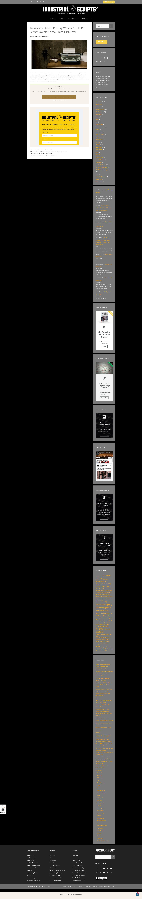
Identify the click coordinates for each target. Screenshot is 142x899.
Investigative (99, 139)
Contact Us (98, 732)
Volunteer (81, 886)
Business (39, 150)
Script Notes (30, 870)
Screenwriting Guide (32, 873)
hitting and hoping (44, 151)
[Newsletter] (37, 2)
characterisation (103, 584)
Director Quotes (102, 592)
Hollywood (98, 132)
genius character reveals (101, 596)
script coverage (63, 151)
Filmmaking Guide (77, 862)
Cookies (75, 886)
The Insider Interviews (101, 167)
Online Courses (54, 862)
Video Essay (99, 179)
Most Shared (99, 147)
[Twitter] (100, 57)
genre (108, 596)
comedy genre (100, 588)
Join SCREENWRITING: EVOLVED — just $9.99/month (59, 96)
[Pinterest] (43, 2)
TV (96, 174)
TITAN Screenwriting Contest (103, 169)
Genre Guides (76, 860)
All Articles (34, 150)
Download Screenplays (78, 868)
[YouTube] (107, 57)
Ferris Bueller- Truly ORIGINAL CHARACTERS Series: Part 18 (104, 224)
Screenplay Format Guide (56, 878)
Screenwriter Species (32, 878)
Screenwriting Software (78, 870)
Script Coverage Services (102, 718)
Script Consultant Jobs (98, 886)
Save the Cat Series (101, 164)
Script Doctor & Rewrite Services (104, 720)
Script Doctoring (31, 857)
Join (90, 886)
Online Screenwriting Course (103, 727)
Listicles (51, 150)
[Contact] (107, 872)
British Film (99, 104)
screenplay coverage (54, 151)
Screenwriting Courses (55, 873)
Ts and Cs (70, 886)
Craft (97, 117)
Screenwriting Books (55, 875)
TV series (106, 641)
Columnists (98, 114)
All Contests (53, 868)
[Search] (111, 26)
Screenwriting (104, 604)
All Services (53, 857)
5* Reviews (85, 18)
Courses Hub (107, 886)
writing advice (101, 648)
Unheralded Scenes (101, 176)
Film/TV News (99, 124)
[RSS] (40, 2)
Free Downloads (76, 857)
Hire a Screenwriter (32, 868)
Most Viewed (99, 149)
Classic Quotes (45, 150)
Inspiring (98, 137)
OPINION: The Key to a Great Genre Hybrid (41, 153)
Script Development (104, 620)
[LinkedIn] (34, 2)
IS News (98, 142)
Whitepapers (99, 181)
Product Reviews (100, 159)
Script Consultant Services (33, 865)
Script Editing (30, 860)
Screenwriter (102, 602)
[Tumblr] (111, 872)
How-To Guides (100, 134)
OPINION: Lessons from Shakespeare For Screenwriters (44, 155)
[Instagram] (31, 2)
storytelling (104, 624)
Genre (97, 129)
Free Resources (100, 127)
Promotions (99, 162)
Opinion (98, 154)
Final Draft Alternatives (78, 875)
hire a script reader (35, 151)
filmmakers (100, 594)
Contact (113, 886)
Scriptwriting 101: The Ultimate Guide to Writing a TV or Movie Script (104, 684)
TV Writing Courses (55, 865)
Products (98, 698)
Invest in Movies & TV (78, 880)
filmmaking (107, 594)
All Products (53, 855)
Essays (97, 119)
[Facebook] (28, 2)
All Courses (53, 860)
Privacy (64, 886)
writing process (102, 650)
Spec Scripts (104, 622)
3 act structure (99, 576)
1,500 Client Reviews (55, 880)
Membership (53, 18)
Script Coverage (31, 855)
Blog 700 (61, 18)
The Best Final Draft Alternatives (104, 671)
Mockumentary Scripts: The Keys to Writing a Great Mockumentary (103, 208)
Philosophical (99, 157)
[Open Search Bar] (91, 19)
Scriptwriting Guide (77, 865)
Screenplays (100, 600)
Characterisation (100, 109)
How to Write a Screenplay (79, 873)
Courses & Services (72, 18)
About (86, 886)
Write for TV (99, 730)
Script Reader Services (101, 669)
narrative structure (102, 598)
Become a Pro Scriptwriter (33, 880)
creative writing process (102, 590)
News (97, 152)
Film (97, 122)
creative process (108, 588)
